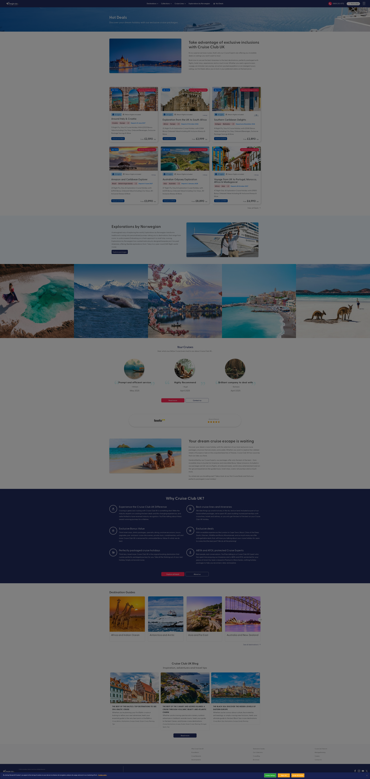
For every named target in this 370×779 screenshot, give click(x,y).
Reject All (283, 775)
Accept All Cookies (297, 775)
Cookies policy (102, 775)
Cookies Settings (270, 775)
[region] (185, 775)
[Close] (367, 775)
